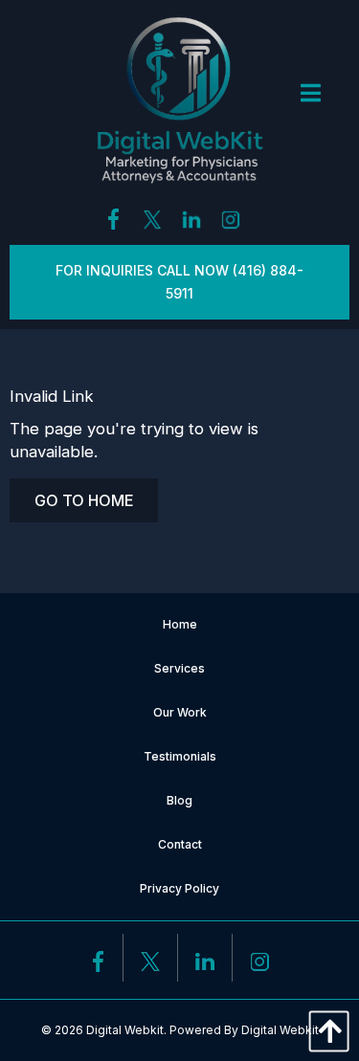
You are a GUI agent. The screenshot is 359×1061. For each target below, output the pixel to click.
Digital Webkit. (126, 1030)
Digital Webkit (280, 1030)
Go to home (83, 500)
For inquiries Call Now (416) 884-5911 (179, 281)
